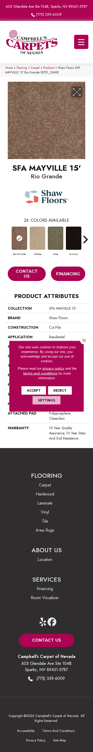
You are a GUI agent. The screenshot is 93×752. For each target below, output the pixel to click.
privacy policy (53, 368)
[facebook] (52, 622)
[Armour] (74, 238)
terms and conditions (40, 373)
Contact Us (27, 274)
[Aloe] (56, 238)
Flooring (22, 67)
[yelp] (43, 622)
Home (9, 67)
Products (48, 67)
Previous (8, 236)
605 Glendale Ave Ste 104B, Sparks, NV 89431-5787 (46, 6)
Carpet (35, 67)
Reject (59, 390)
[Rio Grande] (19, 238)
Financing (68, 273)
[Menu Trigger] (81, 42)
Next (85, 236)
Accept (34, 390)
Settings (46, 400)
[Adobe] (37, 238)
